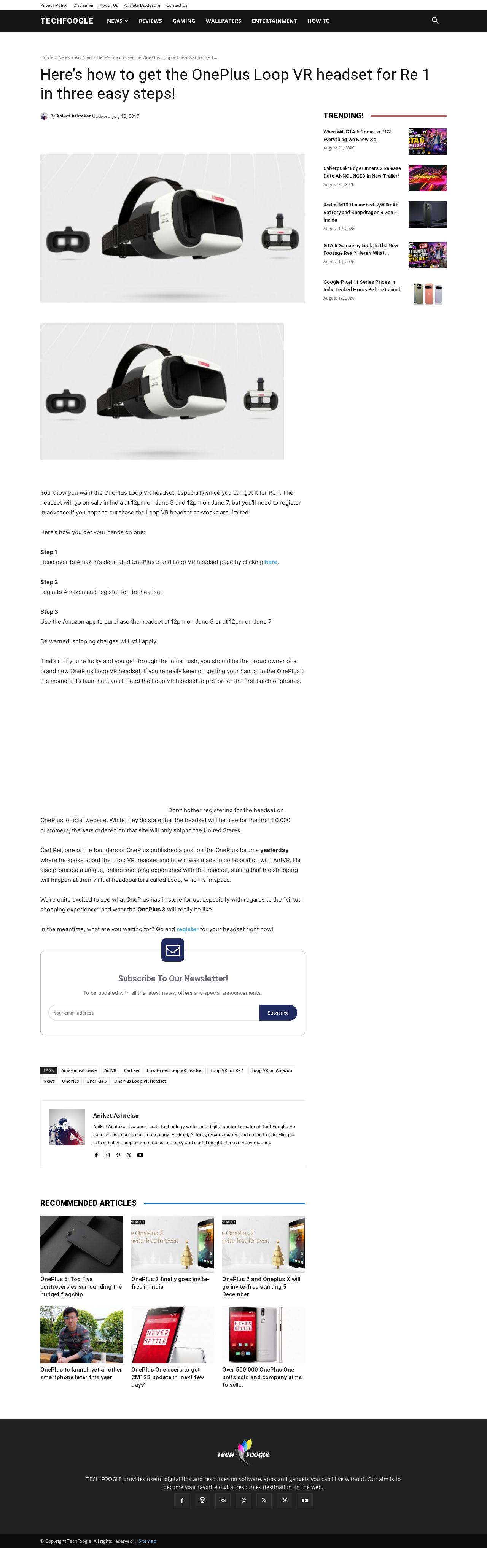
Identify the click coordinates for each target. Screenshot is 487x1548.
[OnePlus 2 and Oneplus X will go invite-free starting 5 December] (263, 1244)
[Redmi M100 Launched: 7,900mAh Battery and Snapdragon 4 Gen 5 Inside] (428, 214)
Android (83, 57)
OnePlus (70, 1081)
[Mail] (223, 1500)
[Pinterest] (127, 135)
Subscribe (278, 1013)
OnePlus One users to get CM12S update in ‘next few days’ (167, 1377)
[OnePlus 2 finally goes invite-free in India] (172, 1244)
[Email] (162, 135)
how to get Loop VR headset (175, 1070)
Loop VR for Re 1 (227, 1070)
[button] (435, 21)
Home (46, 57)
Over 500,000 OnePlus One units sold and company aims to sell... (262, 1377)
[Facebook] (92, 135)
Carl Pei (131, 1070)
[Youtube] (140, 1153)
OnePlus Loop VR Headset (140, 1081)
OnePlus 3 (96, 1081)
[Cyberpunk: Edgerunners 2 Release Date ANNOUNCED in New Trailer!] (428, 178)
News (64, 57)
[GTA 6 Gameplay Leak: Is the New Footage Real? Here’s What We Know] (428, 255)
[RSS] (264, 1500)
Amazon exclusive (79, 1070)
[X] (110, 135)
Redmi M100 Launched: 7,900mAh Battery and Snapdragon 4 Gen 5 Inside (360, 212)
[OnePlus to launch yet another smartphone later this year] (81, 1334)
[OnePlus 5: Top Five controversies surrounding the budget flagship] (81, 1244)
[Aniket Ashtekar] (45, 116)
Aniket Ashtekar (73, 116)
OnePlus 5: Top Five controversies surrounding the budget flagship (81, 1287)
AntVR (110, 1070)
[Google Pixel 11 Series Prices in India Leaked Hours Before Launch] (428, 291)
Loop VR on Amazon (271, 1070)
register (188, 929)
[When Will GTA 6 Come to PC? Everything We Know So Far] (428, 141)
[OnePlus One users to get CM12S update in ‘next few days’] (172, 1334)
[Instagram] (107, 1153)
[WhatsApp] (145, 135)
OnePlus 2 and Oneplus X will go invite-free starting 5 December (261, 1287)
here (271, 561)
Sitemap (147, 1541)
